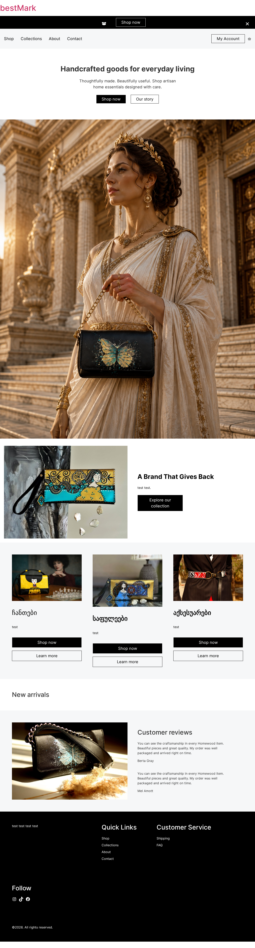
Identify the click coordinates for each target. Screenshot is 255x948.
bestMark (18, 8)
